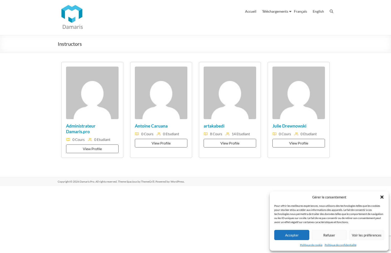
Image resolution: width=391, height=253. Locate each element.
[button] (382, 197)
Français (300, 11)
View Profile (92, 149)
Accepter (292, 235)
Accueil (250, 11)
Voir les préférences (366, 235)
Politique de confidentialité (340, 245)
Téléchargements (275, 11)
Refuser (329, 235)
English (318, 11)
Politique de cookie (311, 245)
